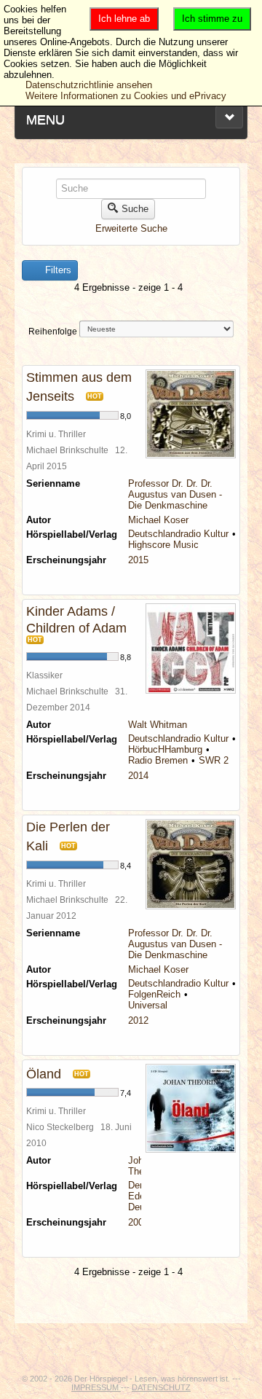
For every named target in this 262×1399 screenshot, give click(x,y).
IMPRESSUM (96, 1387)
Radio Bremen (158, 760)
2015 (138, 559)
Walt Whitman (157, 724)
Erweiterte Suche (131, 228)
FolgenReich (154, 994)
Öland (43, 1074)
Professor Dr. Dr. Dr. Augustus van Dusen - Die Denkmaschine (175, 494)
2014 (138, 775)
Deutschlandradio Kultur (178, 533)
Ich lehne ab (124, 18)
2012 (138, 1020)
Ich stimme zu (212, 18)
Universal (147, 1005)
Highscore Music (163, 544)
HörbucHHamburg (165, 749)
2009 (138, 1222)
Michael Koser (158, 519)
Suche (135, 208)
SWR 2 (214, 760)
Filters (56, 269)
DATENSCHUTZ (161, 1387)
